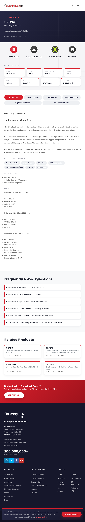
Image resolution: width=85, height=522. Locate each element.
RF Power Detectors (11, 489)
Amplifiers (8, 482)
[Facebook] (16, 460)
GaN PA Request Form (39, 485)
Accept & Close (71, 514)
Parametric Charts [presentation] (61, 103)
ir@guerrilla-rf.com (11, 445)
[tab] (13, 97)
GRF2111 (49, 348)
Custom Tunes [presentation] (33, 97)
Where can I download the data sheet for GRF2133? (30, 315)
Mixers (7, 493)
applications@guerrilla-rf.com (15, 442)
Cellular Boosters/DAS (14, 167)
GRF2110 (9, 348)
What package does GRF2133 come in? (25, 294)
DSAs (6, 500)
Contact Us (13, 395)
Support (34, 493)
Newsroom (61, 478)
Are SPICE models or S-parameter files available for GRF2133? (35, 322)
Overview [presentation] (14, 97)
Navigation (41, 167)
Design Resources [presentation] (71, 97)
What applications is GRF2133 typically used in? (28, 308)
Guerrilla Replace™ (38, 478)
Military (30, 167)
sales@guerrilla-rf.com (12, 439)
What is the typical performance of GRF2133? (28, 301)
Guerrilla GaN (9, 478)
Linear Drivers (28, 163)
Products (14, 36)
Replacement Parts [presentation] (23, 103)
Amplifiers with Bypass (12, 485)
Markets (34, 489)
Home (6, 36)
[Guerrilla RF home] (42, 414)
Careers (60, 488)
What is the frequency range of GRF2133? (26, 287)
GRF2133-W (11, 364)
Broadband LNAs (12, 163)
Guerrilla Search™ (37, 475)
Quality (73, 475)
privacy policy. (41, 517)
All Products (8, 475)
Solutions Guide (36, 482)
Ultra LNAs (41, 163)
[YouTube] (21, 460)
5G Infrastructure (56, 163)
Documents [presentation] (52, 97)
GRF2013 (50, 364)
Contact (60, 492)
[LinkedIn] (6, 460)
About (59, 475)
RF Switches (8, 496)
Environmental (76, 478)
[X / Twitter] (11, 460)
